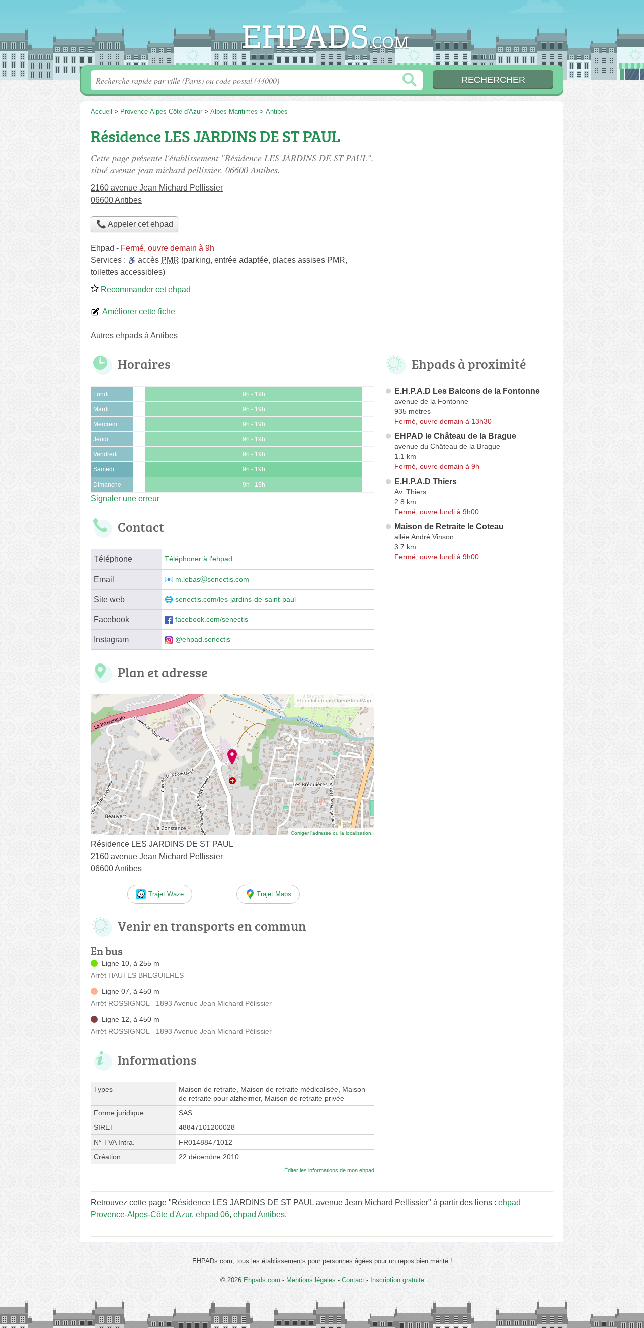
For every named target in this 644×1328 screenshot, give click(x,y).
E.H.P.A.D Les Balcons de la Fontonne (467, 391)
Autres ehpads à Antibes (134, 335)
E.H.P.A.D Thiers (425, 481)
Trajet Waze (166, 894)
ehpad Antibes (259, 1214)
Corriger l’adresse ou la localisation (331, 833)
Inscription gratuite (397, 1280)
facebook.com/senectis (211, 619)
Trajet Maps (274, 894)
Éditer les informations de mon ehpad (329, 1170)
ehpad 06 (212, 1214)
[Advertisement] (468, 194)
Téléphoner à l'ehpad (198, 559)
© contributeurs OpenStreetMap (334, 700)
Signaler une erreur (125, 498)
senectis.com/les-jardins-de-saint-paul (235, 599)
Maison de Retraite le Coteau (449, 526)
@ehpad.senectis (202, 639)
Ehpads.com (322, 35)
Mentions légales (311, 1280)
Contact (353, 1280)
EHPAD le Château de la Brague (455, 436)
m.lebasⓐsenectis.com (212, 579)
